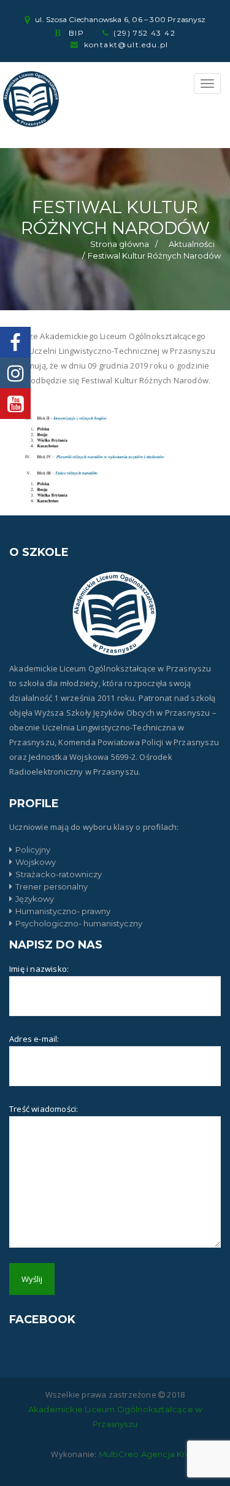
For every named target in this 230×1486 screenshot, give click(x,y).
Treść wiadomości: (43, 1108)
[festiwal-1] (115, 462)
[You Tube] (15, 403)
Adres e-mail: (34, 1038)
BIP (76, 32)
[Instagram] (15, 373)
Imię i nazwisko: (39, 968)
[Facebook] (15, 342)
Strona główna (119, 244)
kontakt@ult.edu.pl (126, 44)
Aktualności (192, 244)
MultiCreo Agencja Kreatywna (160, 1454)
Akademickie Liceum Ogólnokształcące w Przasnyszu (115, 1416)
